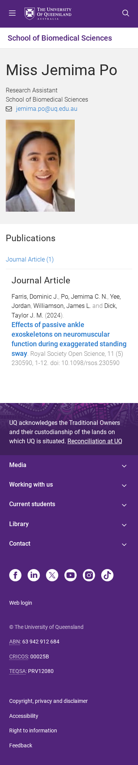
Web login (20, 603)
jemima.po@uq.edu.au (46, 108)
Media (17, 465)
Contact (19, 543)
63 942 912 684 (40, 641)
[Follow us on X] (52, 576)
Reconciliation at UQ (94, 441)
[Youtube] (70, 576)
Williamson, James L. (62, 305)
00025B (39, 656)
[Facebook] (15, 576)
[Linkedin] (34, 576)
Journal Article (30, 259)
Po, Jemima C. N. (84, 296)
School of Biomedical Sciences (60, 38)
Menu (12, 14)
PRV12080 (41, 671)
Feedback (20, 745)
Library (19, 524)
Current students (32, 504)
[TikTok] (107, 576)
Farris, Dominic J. (35, 296)
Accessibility (23, 716)
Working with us (31, 484)
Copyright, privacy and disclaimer (48, 701)
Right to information (33, 730)
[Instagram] (89, 576)
